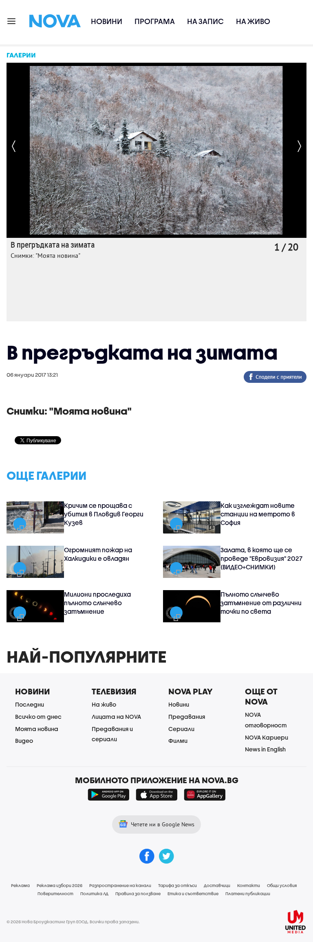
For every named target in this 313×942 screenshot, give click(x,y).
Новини (106, 21)
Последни (29, 704)
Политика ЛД (94, 893)
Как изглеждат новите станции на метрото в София (257, 514)
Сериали (181, 728)
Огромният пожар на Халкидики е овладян (98, 554)
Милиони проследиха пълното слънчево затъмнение (97, 603)
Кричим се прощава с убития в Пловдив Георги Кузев (103, 514)
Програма (154, 21)
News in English (265, 749)
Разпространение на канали (120, 885)
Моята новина (36, 728)
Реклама (20, 885)
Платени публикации (247, 893)
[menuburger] (12, 20)
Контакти (248, 885)
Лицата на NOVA (116, 716)
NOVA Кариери (266, 737)
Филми (177, 740)
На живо (253, 21)
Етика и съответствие (193, 893)
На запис (205, 21)
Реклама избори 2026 (59, 885)
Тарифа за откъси (177, 885)
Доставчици (217, 885)
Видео (24, 740)
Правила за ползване (138, 893)
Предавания (186, 716)
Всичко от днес (38, 716)
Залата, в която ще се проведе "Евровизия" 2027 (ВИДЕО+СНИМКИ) (261, 558)
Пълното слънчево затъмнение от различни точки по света (261, 603)
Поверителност (55, 893)
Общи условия (282, 885)
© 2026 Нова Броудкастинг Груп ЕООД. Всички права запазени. (73, 921)
